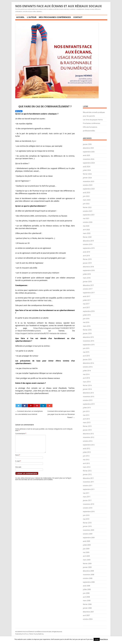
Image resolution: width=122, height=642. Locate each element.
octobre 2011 (87, 486)
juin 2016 (86, 319)
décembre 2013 (88, 393)
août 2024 (86, 167)
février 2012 (87, 471)
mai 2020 (86, 226)
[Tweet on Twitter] (18, 405)
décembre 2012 (88, 434)
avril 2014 (86, 378)
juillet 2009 (87, 545)
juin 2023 (86, 196)
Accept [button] (97, 639)
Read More (104, 639)
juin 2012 (86, 456)
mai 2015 (86, 352)
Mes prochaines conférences (55, 17)
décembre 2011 (88, 478)
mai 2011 (86, 493)
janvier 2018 (87, 282)
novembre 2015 (88, 341)
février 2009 (87, 563)
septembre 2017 (89, 293)
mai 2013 (86, 415)
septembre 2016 (89, 311)
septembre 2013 (89, 404)
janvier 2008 (87, 608)
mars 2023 (86, 200)
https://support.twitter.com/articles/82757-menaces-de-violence (40, 333)
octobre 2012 (87, 441)
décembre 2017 (88, 285)
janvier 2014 (87, 389)
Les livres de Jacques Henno (93, 120)
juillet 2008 (87, 589)
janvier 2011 (87, 500)
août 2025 (86, 155)
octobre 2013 (87, 400)
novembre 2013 (88, 396)
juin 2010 (86, 515)
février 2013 (87, 426)
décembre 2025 (88, 148)
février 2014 (87, 385)
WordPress (25, 634)
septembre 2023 (89, 189)
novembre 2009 (88, 530)
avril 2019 (86, 256)
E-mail (18, 461)
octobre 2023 (87, 185)
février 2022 (87, 207)
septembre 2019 (89, 248)
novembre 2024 (88, 159)
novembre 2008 (88, 575)
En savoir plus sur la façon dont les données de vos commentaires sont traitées (43, 479)
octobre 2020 (87, 222)
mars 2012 (86, 467)
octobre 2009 (87, 534)
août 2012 (86, 448)
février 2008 (87, 604)
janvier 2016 (87, 333)
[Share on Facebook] (25, 405)
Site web (18, 467)
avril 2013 (86, 419)
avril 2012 (86, 463)
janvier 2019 (87, 263)
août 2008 (86, 586)
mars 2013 (86, 422)
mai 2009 (86, 552)
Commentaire (20, 433)
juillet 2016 (87, 315)
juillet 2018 (87, 274)
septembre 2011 (89, 489)
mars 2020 (86, 233)
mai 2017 (86, 304)
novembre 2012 (88, 437)
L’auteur (31, 17)
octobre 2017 (87, 289)
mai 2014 (86, 374)
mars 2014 (86, 382)
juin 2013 (86, 411)
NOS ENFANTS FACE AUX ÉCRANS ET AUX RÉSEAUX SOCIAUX (58, 6)
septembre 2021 (89, 215)
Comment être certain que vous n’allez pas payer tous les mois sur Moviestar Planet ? (61, 414)
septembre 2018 (89, 270)
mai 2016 (86, 322)
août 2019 (86, 252)
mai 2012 (86, 460)
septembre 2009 (89, 537)
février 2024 (87, 174)
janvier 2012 (87, 474)
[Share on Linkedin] (43, 405)
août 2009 (86, 541)
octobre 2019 (87, 244)
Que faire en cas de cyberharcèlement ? (44, 106)
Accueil (20, 17)
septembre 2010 (89, 511)
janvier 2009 (87, 567)
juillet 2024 (87, 170)
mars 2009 (86, 560)
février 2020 (87, 237)
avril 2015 (86, 356)
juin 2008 (86, 593)
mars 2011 (86, 497)
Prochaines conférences (91, 123)
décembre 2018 (88, 267)
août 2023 (86, 192)
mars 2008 (86, 600)
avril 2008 (86, 597)
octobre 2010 (87, 508)
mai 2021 (86, 218)
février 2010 (87, 523)
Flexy (35, 634)
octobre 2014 (87, 367)
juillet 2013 (87, 408)
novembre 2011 (88, 482)
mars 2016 (86, 326)
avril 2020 (86, 230)
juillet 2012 (87, 452)
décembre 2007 (88, 612)
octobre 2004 (87, 619)
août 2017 (86, 296)
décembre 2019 (88, 241)
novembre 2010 (88, 504)
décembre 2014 (88, 363)
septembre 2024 (89, 163)
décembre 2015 (88, 337)
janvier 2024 (87, 178)
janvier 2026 (87, 144)
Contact (77, 17)
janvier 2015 (87, 359)
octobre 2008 (87, 578)
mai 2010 (86, 519)
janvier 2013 (87, 430)
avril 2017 (86, 307)
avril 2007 (86, 615)
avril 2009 (86, 556)
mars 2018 (86, 278)
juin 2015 (86, 348)
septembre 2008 (89, 582)
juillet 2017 (87, 300)
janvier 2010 (87, 526)
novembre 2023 (88, 181)
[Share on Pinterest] (37, 405)
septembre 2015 (89, 345)
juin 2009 (86, 549)
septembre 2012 (89, 445)
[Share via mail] (49, 405)
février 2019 (87, 259)
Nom (17, 455)
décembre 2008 (88, 571)
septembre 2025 (89, 152)
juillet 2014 (87, 371)
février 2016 (87, 330)
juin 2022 (86, 204)
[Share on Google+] (31, 405)
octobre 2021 (87, 211)
